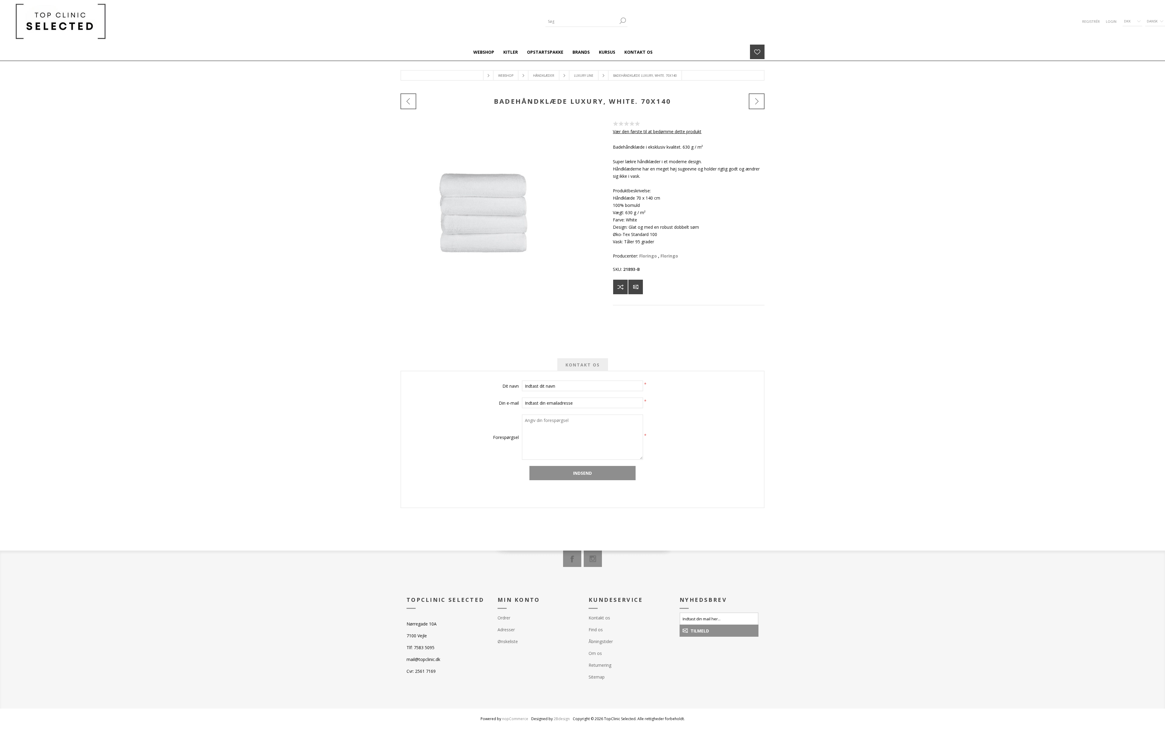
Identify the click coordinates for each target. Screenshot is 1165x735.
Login (1111, 21)
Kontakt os (599, 618)
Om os (595, 653)
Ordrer (504, 618)
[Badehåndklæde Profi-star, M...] (757, 101)
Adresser (506, 629)
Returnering (600, 665)
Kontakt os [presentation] (583, 365)
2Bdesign (562, 718)
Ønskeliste (508, 641)
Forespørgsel (506, 437)
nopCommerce (515, 718)
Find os (596, 629)
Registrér (1091, 21)
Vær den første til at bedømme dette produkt (657, 131)
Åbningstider (601, 641)
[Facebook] (572, 559)
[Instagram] (593, 559)
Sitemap (597, 677)
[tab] (582, 364)
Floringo (648, 256)
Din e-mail (509, 403)
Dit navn (510, 386)
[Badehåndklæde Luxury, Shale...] (408, 101)
